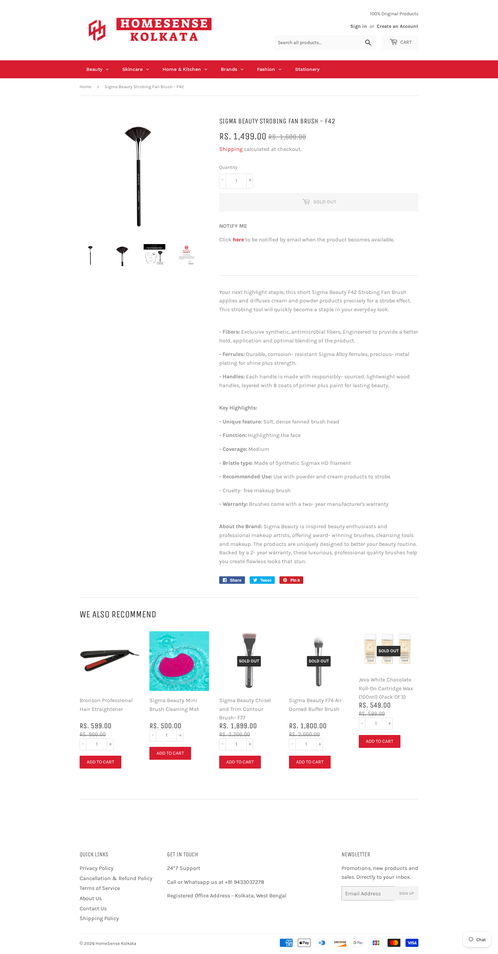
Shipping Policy (99, 918)
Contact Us (93, 908)
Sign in (358, 26)
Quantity (228, 167)
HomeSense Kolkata (116, 943)
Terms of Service (100, 888)
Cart (405, 42)
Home (85, 86)
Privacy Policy (96, 868)
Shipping (231, 149)
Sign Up (406, 893)
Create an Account (397, 26)
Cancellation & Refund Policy (116, 878)
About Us (91, 898)
